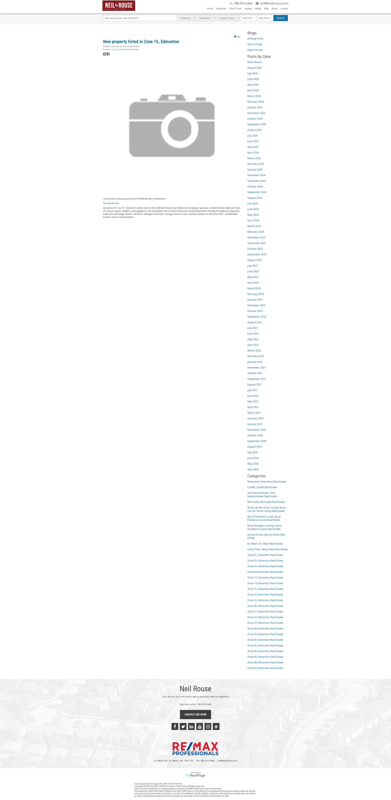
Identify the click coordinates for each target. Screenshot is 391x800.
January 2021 (254, 424)
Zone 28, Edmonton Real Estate (265, 628)
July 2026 (252, 73)
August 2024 (254, 198)
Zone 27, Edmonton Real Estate (265, 622)
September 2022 (256, 316)
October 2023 (255, 248)
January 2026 (254, 107)
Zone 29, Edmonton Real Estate (265, 634)
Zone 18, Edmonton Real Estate (265, 600)
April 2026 (253, 90)
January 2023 (254, 299)
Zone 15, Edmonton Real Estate (125, 49)
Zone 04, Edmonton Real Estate (265, 572)
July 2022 (252, 328)
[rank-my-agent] (216, 726)
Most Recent (254, 62)
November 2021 (256, 367)
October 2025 (255, 118)
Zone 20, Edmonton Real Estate (265, 606)
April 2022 (253, 345)
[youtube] (199, 726)
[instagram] (208, 726)
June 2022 (253, 333)
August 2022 (254, 322)
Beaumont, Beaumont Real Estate (266, 481)
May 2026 (252, 84)
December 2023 (256, 237)
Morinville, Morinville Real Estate (266, 502)
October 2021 (255, 373)
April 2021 (253, 407)
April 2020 (253, 469)
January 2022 (254, 362)
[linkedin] (191, 726)
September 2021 (256, 379)
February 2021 (255, 418)
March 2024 (254, 226)
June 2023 (253, 271)
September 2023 (256, 254)
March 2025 (254, 158)
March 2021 (254, 412)
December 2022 (256, 305)
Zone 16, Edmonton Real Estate (265, 594)
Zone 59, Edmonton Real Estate (265, 668)
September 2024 (256, 192)
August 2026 (254, 67)
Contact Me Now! (195, 714)
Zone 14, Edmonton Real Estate (265, 583)
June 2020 (253, 458)
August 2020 (254, 446)
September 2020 (256, 441)
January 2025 (254, 169)
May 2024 (252, 214)
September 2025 (256, 124)
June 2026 (253, 79)
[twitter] (183, 726)
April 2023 (253, 282)
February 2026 (255, 101)
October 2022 (255, 311)
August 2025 (254, 130)
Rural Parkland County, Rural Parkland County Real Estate (264, 518)
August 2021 (254, 384)
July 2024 (252, 203)
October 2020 (255, 435)
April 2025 (253, 152)
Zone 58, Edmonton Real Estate (265, 662)
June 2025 (253, 141)
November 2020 (256, 429)
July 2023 (252, 265)
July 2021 (252, 390)
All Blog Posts (255, 38)
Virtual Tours (235, 8)
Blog (266, 8)
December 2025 (256, 113)
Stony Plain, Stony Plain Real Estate (267, 549)
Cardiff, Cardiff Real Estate (262, 487)
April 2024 (253, 220)
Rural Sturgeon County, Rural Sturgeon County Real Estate (264, 527)
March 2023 (254, 288)
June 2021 (253, 395)
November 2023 (256, 243)
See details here (111, 203)
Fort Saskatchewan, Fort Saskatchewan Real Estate (262, 494)
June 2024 (253, 209)
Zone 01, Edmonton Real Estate (265, 555)
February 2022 (255, 356)
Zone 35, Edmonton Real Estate (265, 645)
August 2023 (254, 260)
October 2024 (255, 186)
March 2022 (254, 350)
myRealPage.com (195, 776)
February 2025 (255, 164)
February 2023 (255, 294)
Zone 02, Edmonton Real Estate (265, 560)
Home (210, 8)
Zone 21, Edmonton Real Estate (265, 611)
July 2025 (252, 135)
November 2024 (256, 181)
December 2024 (256, 175)
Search (281, 18)
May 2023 (252, 277)
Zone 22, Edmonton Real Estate (265, 617)
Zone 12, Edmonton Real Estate (265, 577)
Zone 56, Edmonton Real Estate (265, 656)
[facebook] (175, 726)
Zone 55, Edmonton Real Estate (265, 651)
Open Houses (255, 50)
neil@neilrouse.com (227, 760)
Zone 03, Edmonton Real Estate (265, 566)
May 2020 (252, 463)
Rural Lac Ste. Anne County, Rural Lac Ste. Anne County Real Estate (266, 509)
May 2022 (252, 339)
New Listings (254, 44)
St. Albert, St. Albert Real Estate (265, 543)
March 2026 (254, 96)
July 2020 (252, 452)
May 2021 (252, 401)
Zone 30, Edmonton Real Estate (265, 639)
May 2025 (252, 147)
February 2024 (255, 231)
